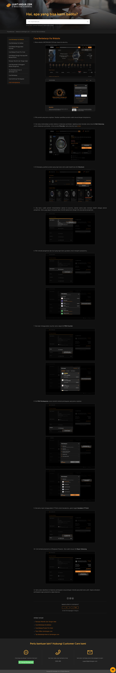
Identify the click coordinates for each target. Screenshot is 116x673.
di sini (79, 126)
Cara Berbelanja (13, 75)
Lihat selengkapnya (14, 82)
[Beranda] (19, 7)
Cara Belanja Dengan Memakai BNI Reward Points (18, 56)
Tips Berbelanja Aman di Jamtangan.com (15, 70)
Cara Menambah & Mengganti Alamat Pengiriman (17, 65)
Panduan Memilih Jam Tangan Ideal (18, 61)
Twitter (70, 598)
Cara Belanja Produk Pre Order (17, 52)
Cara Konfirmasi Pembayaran (16, 79)
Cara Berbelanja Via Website (16, 39)
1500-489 (58, 661)
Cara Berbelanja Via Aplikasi (16, 43)
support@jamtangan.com (90, 661)
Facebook (68, 598)
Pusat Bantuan (10, 31)
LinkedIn (73, 598)
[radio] (66, 607)
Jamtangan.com (56, 671)
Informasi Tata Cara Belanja (38, 31)
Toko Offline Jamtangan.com (43, 631)
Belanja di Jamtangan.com (23, 31)
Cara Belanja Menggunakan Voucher (16, 47)
